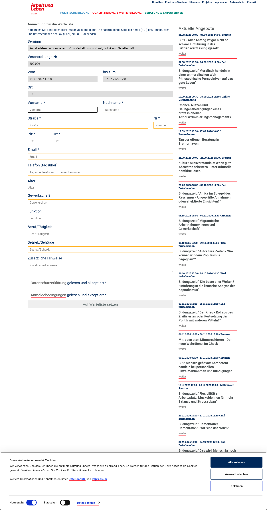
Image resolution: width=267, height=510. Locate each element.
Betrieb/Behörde (41, 242)
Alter (31, 180)
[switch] (65, 502)
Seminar (34, 41)
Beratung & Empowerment (165, 13)
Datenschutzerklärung (48, 282)
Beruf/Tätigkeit (40, 226)
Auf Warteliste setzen (100, 304)
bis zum (109, 71)
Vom (31, 71)
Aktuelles (157, 2)
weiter (182, 53)
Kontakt (251, 2)
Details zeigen (86, 502)
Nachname (113, 102)
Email (33, 149)
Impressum (99, 478)
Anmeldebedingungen (48, 294)
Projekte (207, 2)
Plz (31, 133)
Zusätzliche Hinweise (45, 258)
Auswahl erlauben (236, 474)
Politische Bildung (75, 13)
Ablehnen (236, 486)
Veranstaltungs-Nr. (43, 56)
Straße (34, 118)
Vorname (36, 102)
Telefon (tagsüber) (43, 165)
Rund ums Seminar (176, 2)
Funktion (35, 211)
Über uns (194, 2)
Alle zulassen (236, 462)
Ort (30, 87)
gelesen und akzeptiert (69, 282)
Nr (156, 118)
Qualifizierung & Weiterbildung (117, 13)
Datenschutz (77, 478)
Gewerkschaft (39, 195)
